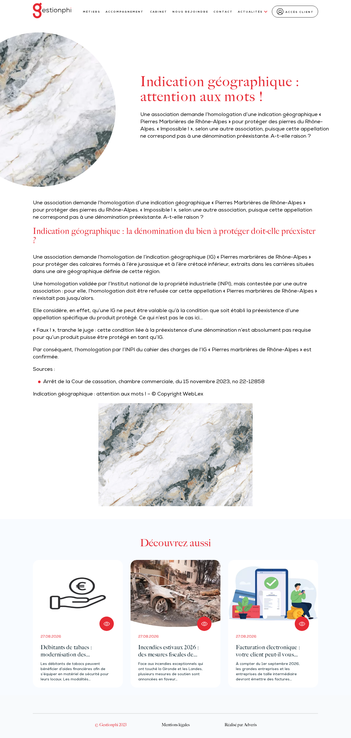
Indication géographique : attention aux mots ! (89, 394)
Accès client (299, 12)
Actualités (250, 12)
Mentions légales (176, 724)
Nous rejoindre (190, 12)
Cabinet (158, 12)
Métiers (91, 12)
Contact (223, 12)
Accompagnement (125, 12)
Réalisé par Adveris (241, 724)
